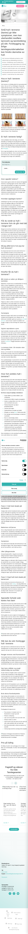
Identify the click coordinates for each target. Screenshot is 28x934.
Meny (3, 25)
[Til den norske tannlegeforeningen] (14, 928)
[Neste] (15, 783)
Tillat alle (14, 484)
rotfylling (14, 583)
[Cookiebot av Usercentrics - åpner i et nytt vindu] (20, 440)
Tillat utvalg (14, 488)
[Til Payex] (9, 919)
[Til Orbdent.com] (7, 913)
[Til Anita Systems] (16, 913)
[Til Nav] (9, 924)
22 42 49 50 (4, 872)
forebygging (5, 148)
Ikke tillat (14, 492)
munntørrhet (8, 341)
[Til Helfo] (18, 924)
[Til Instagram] (14, 893)
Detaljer (21, 480)
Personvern (4, 877)
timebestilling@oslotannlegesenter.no (14, 873)
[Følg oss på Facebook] (10, 893)
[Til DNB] (19, 920)
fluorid (15, 412)
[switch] (24, 465)
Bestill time (20, 6)
